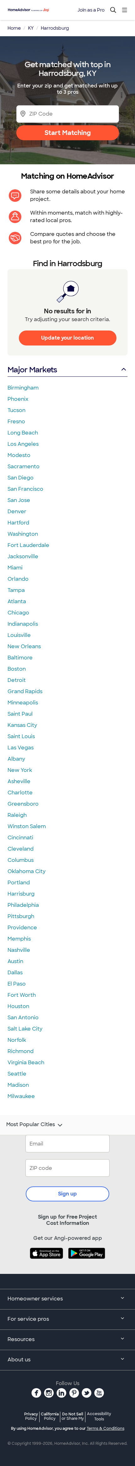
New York (20, 770)
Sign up (67, 1193)
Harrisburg (21, 894)
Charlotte (20, 792)
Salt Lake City (25, 1029)
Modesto (19, 455)
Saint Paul (20, 714)
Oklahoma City (27, 871)
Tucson (16, 410)
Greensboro (23, 804)
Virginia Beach (26, 1062)
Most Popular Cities (30, 1124)
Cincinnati (20, 837)
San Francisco (25, 489)
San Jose (19, 500)
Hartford (18, 522)
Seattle (17, 1074)
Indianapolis (23, 624)
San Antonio (23, 1017)
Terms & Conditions (105, 1428)
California (50, 1416)
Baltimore (20, 657)
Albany (16, 759)
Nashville (19, 950)
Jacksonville (23, 556)
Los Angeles (23, 444)
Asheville (19, 781)
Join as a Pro (91, 10)
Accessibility (99, 1417)
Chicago (18, 612)
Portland (19, 882)
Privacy (31, 1416)
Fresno (16, 421)
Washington (23, 534)
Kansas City (22, 725)
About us (19, 1359)
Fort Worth (22, 995)
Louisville (19, 635)
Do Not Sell (73, 1416)
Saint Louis (21, 736)
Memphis (19, 939)
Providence (22, 927)
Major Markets (32, 370)
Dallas (15, 972)
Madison (18, 1085)
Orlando (18, 579)
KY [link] (31, 28)
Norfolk (17, 1040)
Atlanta (17, 601)
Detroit (17, 680)
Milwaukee (21, 1096)
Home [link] (14, 28)
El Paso (17, 984)
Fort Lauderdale (28, 545)
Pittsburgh (21, 916)
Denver (17, 511)
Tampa (16, 590)
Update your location (67, 338)
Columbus (21, 860)
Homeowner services (35, 1298)
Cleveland (21, 849)
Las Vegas (21, 747)
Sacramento (24, 466)
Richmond (21, 1051)
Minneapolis (23, 702)
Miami (15, 567)
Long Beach (23, 433)
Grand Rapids (25, 691)
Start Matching (68, 133)
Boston (17, 669)
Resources (21, 1339)
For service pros (28, 1319)
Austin (15, 961)
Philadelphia (23, 905)
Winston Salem (27, 826)
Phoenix (18, 399)
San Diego (21, 478)
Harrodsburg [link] (55, 28)
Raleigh (17, 815)
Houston (18, 1006)
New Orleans (24, 646)
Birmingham (23, 388)
